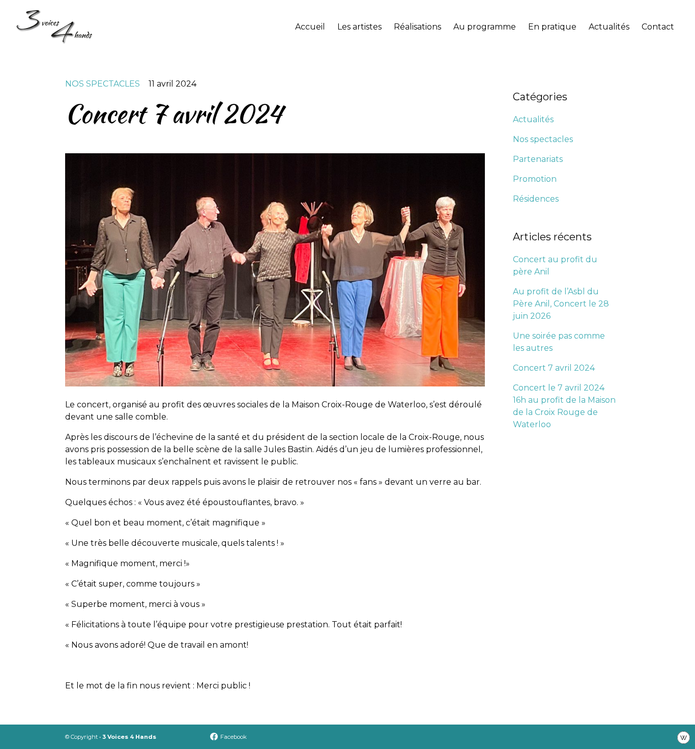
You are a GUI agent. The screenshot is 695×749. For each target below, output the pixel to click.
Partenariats (538, 159)
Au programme (484, 27)
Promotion (535, 179)
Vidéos (409, 67)
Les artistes (359, 27)
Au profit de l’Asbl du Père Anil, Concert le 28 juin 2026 (561, 304)
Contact (658, 27)
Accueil (310, 27)
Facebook (233, 736)
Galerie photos (426, 47)
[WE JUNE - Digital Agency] (683, 737)
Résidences (536, 199)
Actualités (609, 27)
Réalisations (417, 27)
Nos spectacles (102, 84)
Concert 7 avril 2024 (554, 368)
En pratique (552, 27)
